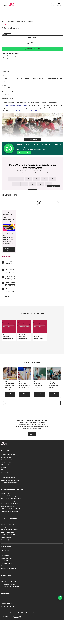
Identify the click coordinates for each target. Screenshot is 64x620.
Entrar (59, 5)
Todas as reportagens (8, 454)
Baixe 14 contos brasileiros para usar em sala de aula (8, 272)
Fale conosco (5, 553)
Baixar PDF (33, 43)
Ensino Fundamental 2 (8, 532)
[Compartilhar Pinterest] (15, 57)
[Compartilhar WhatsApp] (4, 57)
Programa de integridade (9, 581)
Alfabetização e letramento (9, 529)
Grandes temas (6, 457)
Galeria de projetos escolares (10, 480)
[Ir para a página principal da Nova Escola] (12, 5)
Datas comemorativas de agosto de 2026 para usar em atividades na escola (9, 292)
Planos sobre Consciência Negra (11, 498)
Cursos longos (5, 540)
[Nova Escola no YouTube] (13, 606)
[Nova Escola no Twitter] (4, 606)
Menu (5, 5)
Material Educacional (7, 506)
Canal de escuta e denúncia (10, 586)
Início (3, 21)
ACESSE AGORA (24, 152)
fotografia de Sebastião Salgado (17, 105)
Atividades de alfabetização (9, 511)
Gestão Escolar (5, 475)
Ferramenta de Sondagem (9, 496)
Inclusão (3, 467)
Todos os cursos (6, 522)
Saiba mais (7, 249)
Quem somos (5, 555)
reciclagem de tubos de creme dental (23, 110)
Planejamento (5, 472)
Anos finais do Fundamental (49, 203)
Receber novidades (9, 598)
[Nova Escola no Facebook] (1, 606)
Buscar (52, 5)
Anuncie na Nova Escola (8, 568)
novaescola (7, 33)
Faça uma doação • (7, 563)
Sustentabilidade (12, 203)
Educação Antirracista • (8, 524)
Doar (32, 434)
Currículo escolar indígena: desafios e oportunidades (9, 278)
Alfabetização (5, 465)
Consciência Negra (7, 460)
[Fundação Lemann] (17, 616)
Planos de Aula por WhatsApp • (11, 508)
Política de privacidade (8, 584)
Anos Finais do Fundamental (25, 21)
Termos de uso (6, 579)
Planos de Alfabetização (8, 501)
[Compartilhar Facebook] (9, 57)
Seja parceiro (5, 560)
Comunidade (5, 550)
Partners (3, 566)
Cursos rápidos (6, 537)
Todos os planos (6, 493)
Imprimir (33, 37)
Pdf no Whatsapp (33, 49)
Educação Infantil (6, 462)
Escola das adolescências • (9, 477)
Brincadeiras (5, 470)
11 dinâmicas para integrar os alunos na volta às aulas (9, 284)
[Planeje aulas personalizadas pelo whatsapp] (60, 597)
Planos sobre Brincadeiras (9, 503)
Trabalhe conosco (6, 558)
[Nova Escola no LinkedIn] (10, 606)
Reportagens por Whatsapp (9, 482)
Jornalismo (11, 21)
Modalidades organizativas (29, 203)
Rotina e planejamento (8, 534)
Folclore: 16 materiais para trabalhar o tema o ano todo (9, 264)
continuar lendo (32, 139)
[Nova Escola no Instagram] (7, 606)
